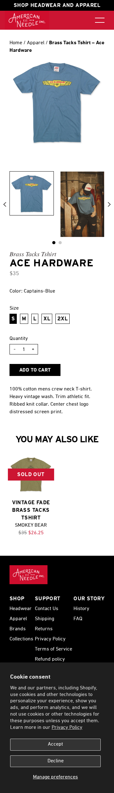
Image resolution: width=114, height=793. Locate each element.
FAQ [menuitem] (77, 619)
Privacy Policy (67, 727)
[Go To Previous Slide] (4, 204)
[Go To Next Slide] (109, 204)
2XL (62, 319)
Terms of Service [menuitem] (53, 649)
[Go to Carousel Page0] (53, 242)
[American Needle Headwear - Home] (29, 574)
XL (46, 319)
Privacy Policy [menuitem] (50, 639)
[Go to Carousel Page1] (60, 242)
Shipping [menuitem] (44, 619)
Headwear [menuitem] (21, 609)
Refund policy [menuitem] (50, 659)
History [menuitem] (81, 609)
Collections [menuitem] (21, 639)
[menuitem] (27, 20)
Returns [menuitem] (44, 629)
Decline (56, 761)
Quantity (19, 339)
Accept (55, 744)
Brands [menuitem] (18, 629)
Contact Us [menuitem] (46, 609)
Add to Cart (35, 370)
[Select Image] (32, 193)
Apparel (36, 43)
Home (16, 43)
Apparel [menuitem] (18, 619)
